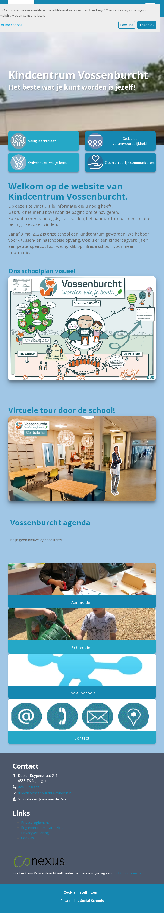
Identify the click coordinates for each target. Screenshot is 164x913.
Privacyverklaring (35, 832)
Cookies (27, 838)
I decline (126, 25)
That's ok (146, 25)
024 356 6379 (28, 786)
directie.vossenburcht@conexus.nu (45, 793)
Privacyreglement (35, 822)
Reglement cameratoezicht (42, 827)
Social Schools (92, 900)
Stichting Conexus (127, 873)
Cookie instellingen (80, 892)
